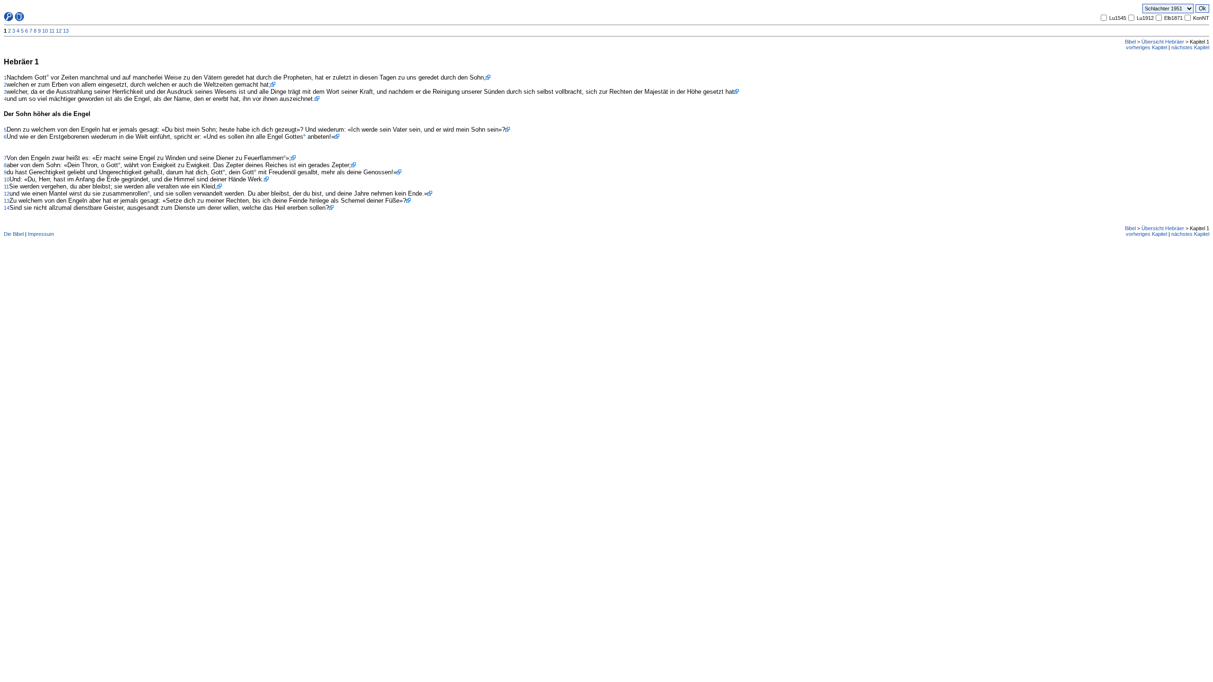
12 (59, 31)
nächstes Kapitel (1190, 47)
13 (66, 31)
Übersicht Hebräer (1162, 42)
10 (45, 31)
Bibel (1130, 42)
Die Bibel (14, 234)
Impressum (41, 234)
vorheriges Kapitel (1146, 47)
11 (51, 31)
